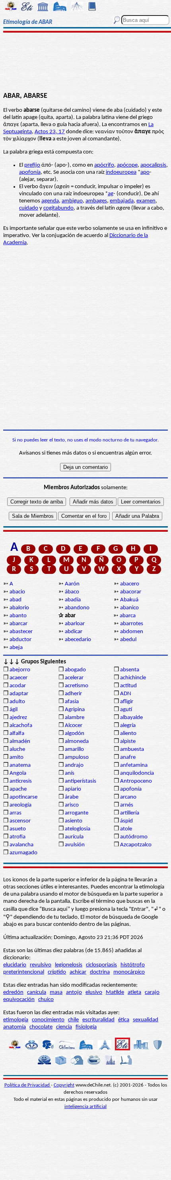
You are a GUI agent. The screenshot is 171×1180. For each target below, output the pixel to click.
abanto (18, 616)
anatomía (14, 1027)
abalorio (19, 608)
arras (15, 813)
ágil (13, 710)
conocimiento (48, 1020)
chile (73, 1020)
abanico (129, 608)
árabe (71, 797)
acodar (18, 686)
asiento (73, 821)
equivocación (19, 1000)
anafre (128, 757)
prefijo (32, 165)
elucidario (14, 965)
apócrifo (104, 165)
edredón (13, 992)
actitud (128, 686)
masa (56, 992)
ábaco (72, 592)
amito (16, 757)
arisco (72, 805)
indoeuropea (121, 172)
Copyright (64, 1085)
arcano (128, 797)
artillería (129, 813)
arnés (126, 805)
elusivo (94, 992)
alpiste (128, 742)
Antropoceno (136, 781)
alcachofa (21, 726)
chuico (46, 1000)
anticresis (21, 781)
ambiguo (72, 201)
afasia (72, 702)
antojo (74, 992)
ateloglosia (77, 829)
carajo (152, 992)
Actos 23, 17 (50, 132)
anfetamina (134, 765)
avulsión (75, 845)
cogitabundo (58, 208)
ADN (125, 694)
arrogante (76, 813)
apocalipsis (153, 165)
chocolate (40, 1027)
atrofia (17, 837)
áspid (126, 821)
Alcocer (73, 726)
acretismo (76, 686)
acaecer (18, 678)
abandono (77, 608)
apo (145, 172)
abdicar (73, 632)
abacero (129, 584)
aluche (17, 749)
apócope (127, 165)
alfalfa (17, 734)
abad (15, 600)
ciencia (64, 1027)
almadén (20, 742)
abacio (17, 592)
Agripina (75, 710)
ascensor (20, 821)
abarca (128, 616)
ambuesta (132, 749)
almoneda (77, 742)
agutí (126, 710)
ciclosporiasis (101, 965)
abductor (20, 640)
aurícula (74, 837)
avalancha (21, 845)
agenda (50, 201)
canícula (36, 992)
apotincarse (23, 797)
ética (123, 1020)
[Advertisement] (85, 62)
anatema (20, 765)
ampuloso (77, 757)
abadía (73, 600)
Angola (18, 773)
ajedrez (18, 718)
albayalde (131, 718)
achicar (78, 972)
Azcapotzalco (136, 845)
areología (20, 805)
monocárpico (129, 972)
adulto (17, 702)
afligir (126, 702)
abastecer (21, 632)
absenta (129, 670)
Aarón (72, 584)
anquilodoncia (137, 773)
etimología (15, 1020)
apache (18, 789)
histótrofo (132, 965)
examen (145, 201)
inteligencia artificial (85, 1106)
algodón (74, 734)
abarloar (75, 624)
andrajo (74, 765)
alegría (128, 726)
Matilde (115, 992)
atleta (134, 992)
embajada (122, 201)
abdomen (131, 632)
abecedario (78, 640)
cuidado (28, 208)
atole (126, 829)
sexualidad (145, 1020)
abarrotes (131, 624)
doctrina (100, 972)
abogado (75, 670)
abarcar (18, 624)
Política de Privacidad (27, 1085)
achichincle (133, 678)
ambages (96, 201)
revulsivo (40, 965)
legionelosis (68, 965)
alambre (74, 718)
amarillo (74, 749)
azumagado (23, 853)
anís (69, 773)
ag (110, 194)
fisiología (86, 1027)
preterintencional (23, 972)
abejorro (20, 670)
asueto (18, 829)
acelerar (74, 678)
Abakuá (129, 600)
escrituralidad (98, 1020)
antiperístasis (80, 781)
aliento (128, 734)
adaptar (19, 694)
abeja (16, 648)
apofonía (30, 172)
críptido (57, 972)
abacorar (130, 592)
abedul (128, 640)
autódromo (134, 837)
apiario (73, 789)
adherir (73, 694)
